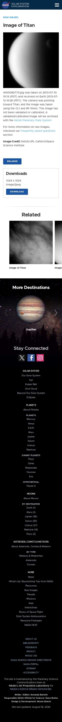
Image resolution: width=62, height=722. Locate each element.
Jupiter (31, 329)
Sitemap (31, 669)
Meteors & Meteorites (31, 556)
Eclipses (31, 397)
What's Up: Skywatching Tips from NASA (31, 581)
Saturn (31, 441)
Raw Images (10, 17)
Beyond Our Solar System (31, 393)
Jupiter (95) (31, 516)
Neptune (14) (31, 529)
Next (55, 313)
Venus (31, 424)
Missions (31, 599)
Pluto (31, 459)
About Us (31, 639)
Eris (31, 476)
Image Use (31, 656)
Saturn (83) (31, 521)
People (31, 594)
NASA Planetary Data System (33, 120)
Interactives (31, 607)
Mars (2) (31, 512)
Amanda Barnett (39, 695)
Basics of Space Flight (31, 612)
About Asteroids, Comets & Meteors (31, 546)
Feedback (31, 647)
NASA (4, 5)
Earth (31, 428)
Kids (31, 603)
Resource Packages (31, 620)
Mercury (31, 419)
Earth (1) (31, 508)
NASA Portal (31, 664)
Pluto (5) (31, 534)
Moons (31, 494)
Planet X (31, 486)
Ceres (31, 463)
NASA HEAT (31, 625)
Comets (31, 565)
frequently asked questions (38, 131)
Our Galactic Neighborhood (18, 12)
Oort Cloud (31, 389)
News (31, 577)
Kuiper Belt (31, 384)
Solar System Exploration (18, 5)
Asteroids (31, 560)
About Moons (31, 498)
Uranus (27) (31, 525)
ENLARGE (12, 161)
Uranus (31, 445)
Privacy (31, 652)
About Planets (31, 410)
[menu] (57, 5)
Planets (31, 405)
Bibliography (31, 643)
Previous (6, 313)
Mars (31, 432)
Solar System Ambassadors (31, 616)
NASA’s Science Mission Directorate (30, 689)
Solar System (31, 371)
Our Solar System (31, 375)
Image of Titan (17, 268)
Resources (31, 586)
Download (17, 192)
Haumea (31, 472)
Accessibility (31, 673)
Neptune (31, 450)
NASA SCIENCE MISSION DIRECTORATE (31, 660)
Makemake (31, 468)
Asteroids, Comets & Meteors (30, 542)
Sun (31, 380)
